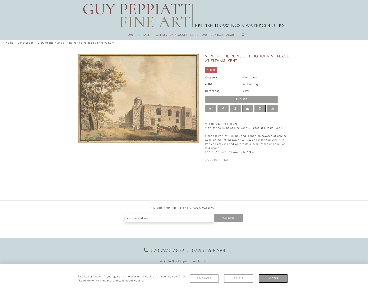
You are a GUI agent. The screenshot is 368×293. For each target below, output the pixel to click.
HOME (130, 34)
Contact (216, 34)
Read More (204, 278)
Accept (273, 278)
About (231, 34)
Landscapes (26, 42)
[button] (243, 35)
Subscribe (228, 217)
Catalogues (178, 34)
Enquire (241, 99)
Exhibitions (199, 34)
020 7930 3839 (167, 250)
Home (10, 42)
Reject (238, 278)
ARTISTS (161, 34)
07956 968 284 (209, 250)
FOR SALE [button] (144, 34)
